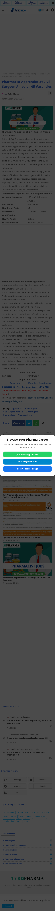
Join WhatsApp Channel (27, 454)
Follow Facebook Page (27, 468)
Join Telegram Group (27, 461)
